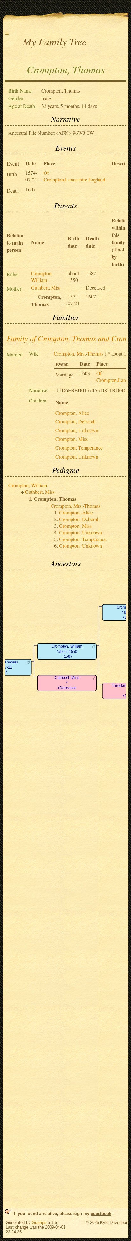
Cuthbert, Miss (46, 287)
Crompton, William (42, 276)
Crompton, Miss (71, 438)
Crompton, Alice (72, 412)
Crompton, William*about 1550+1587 (67, 651)
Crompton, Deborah (75, 421)
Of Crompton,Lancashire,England (74, 176)
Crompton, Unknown (76, 430)
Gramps (39, 1222)
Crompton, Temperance (79, 447)
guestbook (101, 1213)
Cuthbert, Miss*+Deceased (67, 683)
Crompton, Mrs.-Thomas (78, 353)
